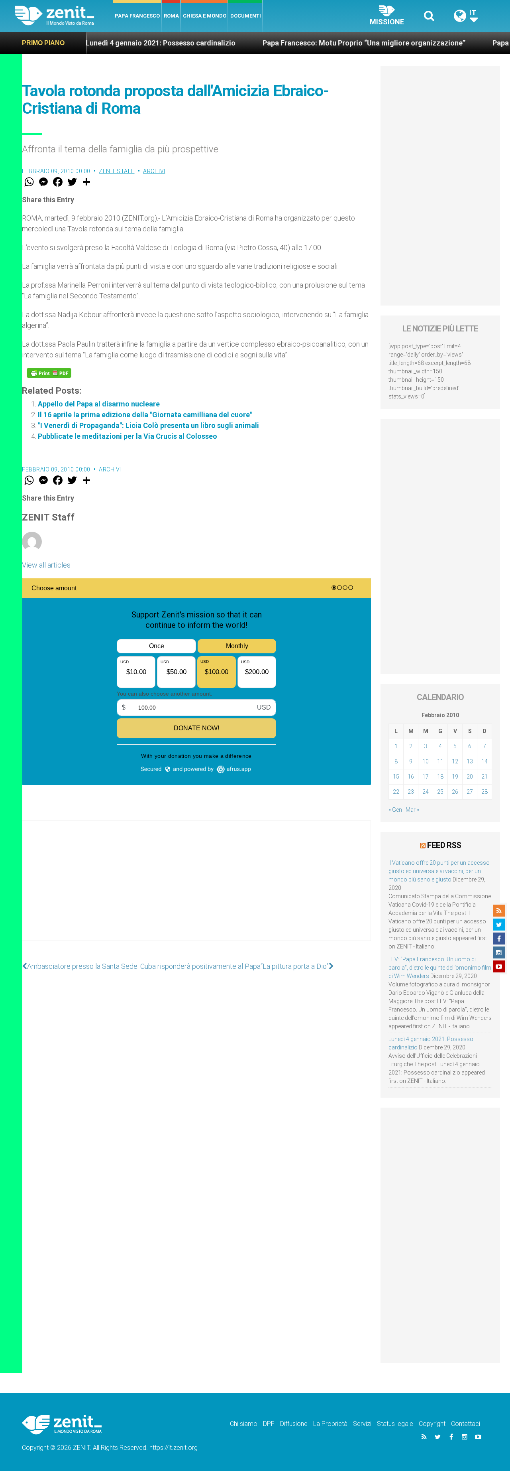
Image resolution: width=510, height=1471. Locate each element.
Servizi (362, 1424)
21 (484, 776)
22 (396, 792)
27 (470, 792)
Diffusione (294, 1424)
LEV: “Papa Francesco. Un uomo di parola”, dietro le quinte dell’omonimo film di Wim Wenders (439, 967)
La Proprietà (330, 1424)
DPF (269, 1424)
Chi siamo (243, 1424)
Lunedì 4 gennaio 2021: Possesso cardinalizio (127, 43)
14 (484, 761)
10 (425, 761)
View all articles (46, 565)
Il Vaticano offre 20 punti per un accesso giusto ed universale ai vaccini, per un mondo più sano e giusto (439, 871)
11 (440, 761)
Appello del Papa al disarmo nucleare (99, 404)
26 (455, 792)
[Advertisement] (196, 889)
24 (425, 792)
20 (470, 776)
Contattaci (465, 1424)
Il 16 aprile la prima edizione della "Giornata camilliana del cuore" (145, 414)
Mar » (412, 809)
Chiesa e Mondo (204, 16)
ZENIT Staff (117, 171)
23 (411, 792)
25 (440, 792)
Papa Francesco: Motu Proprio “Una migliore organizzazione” (330, 43)
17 (425, 776)
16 (411, 776)
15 (396, 776)
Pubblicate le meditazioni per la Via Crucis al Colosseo (127, 436)
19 (455, 776)
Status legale (395, 1424)
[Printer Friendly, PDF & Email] (49, 373)
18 (440, 776)
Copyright (432, 1424)
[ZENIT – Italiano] (64, 16)
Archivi (154, 171)
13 (470, 761)
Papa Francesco (137, 16)
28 (484, 792)
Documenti (245, 16)
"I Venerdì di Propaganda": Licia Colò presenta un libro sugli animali (148, 425)
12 (455, 761)
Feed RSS (444, 845)
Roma (171, 16)
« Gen (395, 809)
